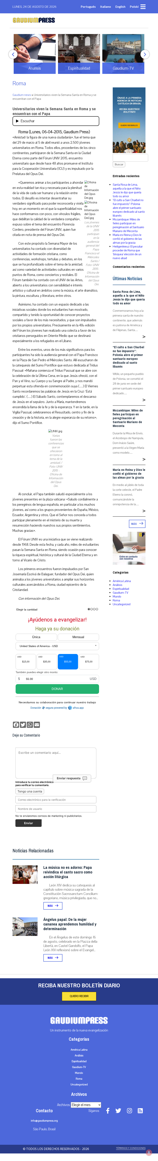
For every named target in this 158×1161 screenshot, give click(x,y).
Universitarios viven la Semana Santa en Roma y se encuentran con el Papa (54, 111)
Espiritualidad (121, 589)
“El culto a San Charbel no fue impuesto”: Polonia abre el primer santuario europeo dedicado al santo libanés (129, 208)
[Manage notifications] (149, 1152)
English (120, 6)
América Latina (122, 581)
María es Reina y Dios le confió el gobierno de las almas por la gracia (127, 239)
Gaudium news (22, 95)
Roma (19, 83)
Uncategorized (121, 604)
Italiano (105, 6)
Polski (134, 6)
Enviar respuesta (69, 778)
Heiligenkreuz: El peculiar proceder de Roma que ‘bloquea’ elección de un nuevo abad (128, 252)
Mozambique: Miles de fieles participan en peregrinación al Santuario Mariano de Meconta (128, 225)
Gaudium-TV (120, 593)
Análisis (117, 585)
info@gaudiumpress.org (44, 1121)
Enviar (28, 823)
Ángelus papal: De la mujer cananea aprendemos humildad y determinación (69, 924)
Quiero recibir (79, 996)
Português (88, 6)
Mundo (117, 596)
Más (50, 905)
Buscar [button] (119, 164)
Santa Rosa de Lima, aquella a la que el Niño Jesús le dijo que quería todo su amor (127, 190)
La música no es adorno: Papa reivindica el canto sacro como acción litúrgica (67, 872)
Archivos (63, 1104)
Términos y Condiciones (130, 1148)
